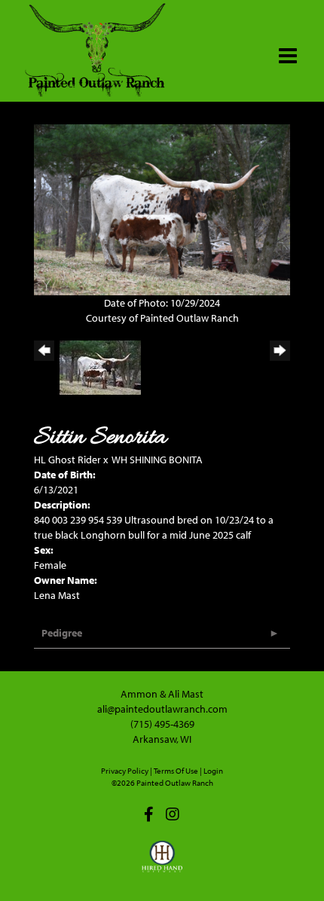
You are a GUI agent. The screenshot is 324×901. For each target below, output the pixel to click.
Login (213, 770)
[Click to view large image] (162, 208)
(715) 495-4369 (162, 724)
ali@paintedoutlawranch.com (162, 709)
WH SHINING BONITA (157, 459)
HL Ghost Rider (67, 459)
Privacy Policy (124, 770)
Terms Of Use (176, 770)
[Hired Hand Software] (162, 863)
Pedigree (61, 633)
